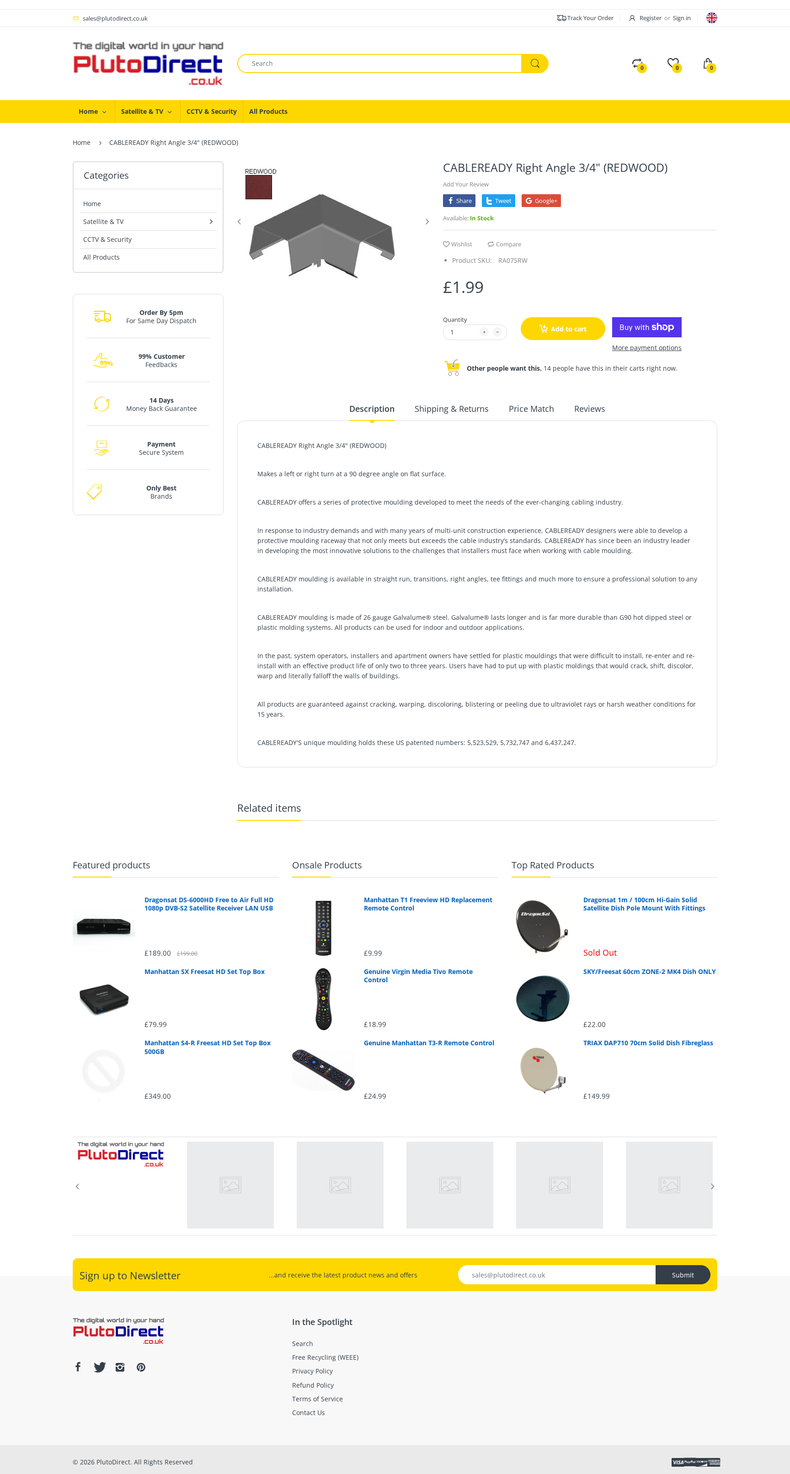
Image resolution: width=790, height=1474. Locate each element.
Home (82, 142)
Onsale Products (327, 865)
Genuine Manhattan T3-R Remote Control (429, 1043)
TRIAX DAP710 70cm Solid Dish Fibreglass (648, 1043)
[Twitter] (99, 1367)
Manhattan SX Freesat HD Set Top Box (204, 972)
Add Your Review (466, 184)
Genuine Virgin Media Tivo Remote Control (418, 976)
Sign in (682, 18)
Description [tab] (372, 408)
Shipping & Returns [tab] (452, 408)
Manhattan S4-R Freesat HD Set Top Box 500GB (207, 1047)
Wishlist (461, 244)
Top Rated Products (553, 865)
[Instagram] (120, 1367)
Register (650, 18)
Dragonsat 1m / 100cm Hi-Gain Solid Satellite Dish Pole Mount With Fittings (644, 904)
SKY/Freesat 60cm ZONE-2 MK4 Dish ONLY (649, 972)
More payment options (647, 348)
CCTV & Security (107, 239)
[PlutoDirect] (148, 63)
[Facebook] (78, 1367)
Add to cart (569, 329)
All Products (101, 257)
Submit (683, 1275)
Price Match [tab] (531, 408)
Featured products (111, 865)
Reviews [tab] (589, 408)
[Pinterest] (141, 1367)
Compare (508, 244)
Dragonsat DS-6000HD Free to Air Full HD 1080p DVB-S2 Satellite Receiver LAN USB (208, 904)
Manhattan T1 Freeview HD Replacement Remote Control (428, 904)
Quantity (455, 319)
